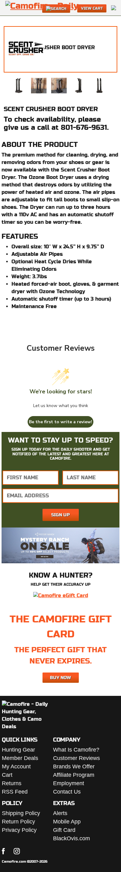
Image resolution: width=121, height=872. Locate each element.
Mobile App (67, 821)
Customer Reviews (76, 758)
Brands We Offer (74, 766)
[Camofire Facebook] (3, 851)
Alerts (60, 813)
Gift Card (64, 830)
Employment (68, 783)
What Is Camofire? (76, 750)
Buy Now (60, 677)
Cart (7, 775)
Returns (11, 783)
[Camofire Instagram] (17, 851)
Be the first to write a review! (60, 422)
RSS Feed (15, 792)
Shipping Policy (21, 813)
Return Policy (18, 821)
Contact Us (67, 792)
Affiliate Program (73, 775)
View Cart (92, 8)
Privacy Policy (19, 830)
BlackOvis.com (71, 838)
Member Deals (20, 758)
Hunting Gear (18, 750)
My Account (16, 766)
